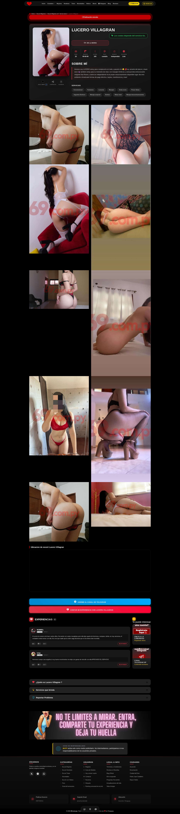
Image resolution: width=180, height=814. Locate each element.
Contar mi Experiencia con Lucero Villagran (91, 610)
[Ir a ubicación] (90, 809)
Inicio (43, 3)
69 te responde (111, 776)
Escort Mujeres (41, 13)
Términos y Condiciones (114, 767)
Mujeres (59, 3)
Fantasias (90, 90)
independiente (116, 56)
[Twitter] (31, 774)
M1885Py (40, 630)
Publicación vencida (91, 17)
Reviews (115, 3)
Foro (63, 783)
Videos (88, 3)
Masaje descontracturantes (135, 94)
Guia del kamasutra (68, 786)
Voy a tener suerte (91, 773)
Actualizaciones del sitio (114, 783)
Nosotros (88, 780)
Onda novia (122, 90)
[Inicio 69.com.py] (29, 4)
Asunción (133, 767)
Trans (73, 3)
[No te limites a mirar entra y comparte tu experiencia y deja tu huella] (90, 725)
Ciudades (50, 3)
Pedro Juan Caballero (136, 776)
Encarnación (134, 770)
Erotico (107, 94)
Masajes (111, 90)
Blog (109, 3)
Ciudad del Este (135, 773)
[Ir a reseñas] (96, 809)
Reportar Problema (44, 698)
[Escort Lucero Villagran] (59, 134)
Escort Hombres (67, 770)
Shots (94, 3)
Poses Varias (135, 90)
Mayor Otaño (134, 780)
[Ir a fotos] (84, 809)
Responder (123, 643)
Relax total (118, 94)
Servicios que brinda (45, 690)
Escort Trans (66, 773)
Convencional (78, 90)
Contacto (88, 776)
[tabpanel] (90, 323)
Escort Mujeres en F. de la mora (57, 13)
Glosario (88, 783)
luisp (38, 653)
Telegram (103, 3)
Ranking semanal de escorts (94, 786)
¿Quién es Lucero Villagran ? (49, 682)
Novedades (80, 3)
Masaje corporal (95, 94)
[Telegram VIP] (37, 774)
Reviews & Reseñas (113, 770)
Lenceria (101, 90)
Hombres (66, 3)
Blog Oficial (110, 773)
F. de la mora (91, 43)
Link (123, 56)
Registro (88, 767)
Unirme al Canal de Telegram (91, 602)
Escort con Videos (67, 780)
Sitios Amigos (111, 786)
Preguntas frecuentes (113, 780)
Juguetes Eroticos (79, 94)
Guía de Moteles (90, 770)
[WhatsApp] (44, 774)
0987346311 (39, 801)
